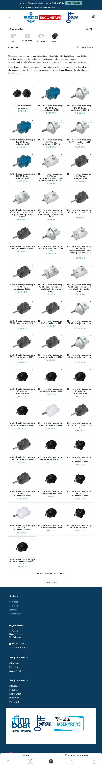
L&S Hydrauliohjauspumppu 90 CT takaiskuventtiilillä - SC (80, 212)
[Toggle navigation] (9, 17)
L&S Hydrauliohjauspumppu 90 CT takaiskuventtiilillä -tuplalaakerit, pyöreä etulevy (22, 213)
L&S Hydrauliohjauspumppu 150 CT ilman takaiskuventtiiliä (22, 142)
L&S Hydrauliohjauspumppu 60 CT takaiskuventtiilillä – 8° (80, 357)
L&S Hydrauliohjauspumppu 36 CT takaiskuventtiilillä (22, 458)
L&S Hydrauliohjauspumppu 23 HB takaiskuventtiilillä (80, 526)
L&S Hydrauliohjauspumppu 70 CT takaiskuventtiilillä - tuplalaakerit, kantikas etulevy (80, 288)
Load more (51, 582)
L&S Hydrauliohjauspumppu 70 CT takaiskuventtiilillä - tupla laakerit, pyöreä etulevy (51, 288)
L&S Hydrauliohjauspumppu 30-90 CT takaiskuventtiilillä (22, 493)
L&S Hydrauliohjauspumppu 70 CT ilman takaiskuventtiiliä (22, 287)
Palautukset (14, 667)
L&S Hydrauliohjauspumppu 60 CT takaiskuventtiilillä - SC (22, 357)
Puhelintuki (14, 702)
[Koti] (8, 761)
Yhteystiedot (15, 663)
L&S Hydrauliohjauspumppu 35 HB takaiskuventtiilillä (51, 458)
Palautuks (13, 690)
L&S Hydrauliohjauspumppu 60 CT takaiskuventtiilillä (51, 356)
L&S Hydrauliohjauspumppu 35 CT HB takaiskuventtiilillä (80, 459)
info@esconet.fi (19, 644)
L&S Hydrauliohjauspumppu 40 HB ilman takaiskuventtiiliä (80, 391)
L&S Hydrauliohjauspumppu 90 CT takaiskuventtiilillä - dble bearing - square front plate (51, 213)
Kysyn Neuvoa (15, 698)
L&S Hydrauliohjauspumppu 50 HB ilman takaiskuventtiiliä (22, 391)
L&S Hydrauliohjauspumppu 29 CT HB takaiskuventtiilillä (80, 493)
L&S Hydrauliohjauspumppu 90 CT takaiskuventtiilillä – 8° (51, 248)
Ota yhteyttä (73, 2)
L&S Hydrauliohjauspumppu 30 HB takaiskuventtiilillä (51, 492)
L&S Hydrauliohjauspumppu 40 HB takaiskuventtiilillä (22, 424)
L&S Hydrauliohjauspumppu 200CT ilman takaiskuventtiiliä (51, 108)
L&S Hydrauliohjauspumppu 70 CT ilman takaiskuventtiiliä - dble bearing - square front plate (80, 250)
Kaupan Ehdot (15, 671)
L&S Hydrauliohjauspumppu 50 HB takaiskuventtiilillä (51, 390)
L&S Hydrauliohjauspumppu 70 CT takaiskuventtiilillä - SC (22, 323)
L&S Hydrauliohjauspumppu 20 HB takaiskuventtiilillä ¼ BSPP (22, 561)
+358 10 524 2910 (20, 648)
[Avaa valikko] (51, 761)
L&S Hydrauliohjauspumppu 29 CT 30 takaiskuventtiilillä (22, 527)
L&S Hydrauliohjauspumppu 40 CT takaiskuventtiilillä (51, 424)
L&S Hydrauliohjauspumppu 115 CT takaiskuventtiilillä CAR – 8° (80, 142)
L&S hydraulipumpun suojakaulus (22, 107)
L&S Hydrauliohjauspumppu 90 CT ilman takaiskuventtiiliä (80, 176)
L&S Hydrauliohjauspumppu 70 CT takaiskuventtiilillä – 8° (80, 323)
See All (89, 29)
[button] (78, 755)
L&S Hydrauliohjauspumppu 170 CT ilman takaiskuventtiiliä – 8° (80, 108)
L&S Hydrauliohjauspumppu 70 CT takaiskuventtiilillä (51, 322)
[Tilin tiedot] (94, 760)
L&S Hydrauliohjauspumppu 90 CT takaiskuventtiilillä (22, 247)
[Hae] (72, 761)
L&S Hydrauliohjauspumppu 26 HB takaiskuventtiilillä (51, 526)
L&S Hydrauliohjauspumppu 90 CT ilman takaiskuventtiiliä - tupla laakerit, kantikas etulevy (51, 177)
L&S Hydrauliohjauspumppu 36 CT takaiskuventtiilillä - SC (80, 425)
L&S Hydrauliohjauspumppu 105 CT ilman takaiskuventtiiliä (22, 176)
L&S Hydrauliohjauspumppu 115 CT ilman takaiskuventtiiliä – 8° (51, 142)
